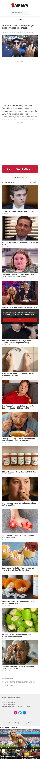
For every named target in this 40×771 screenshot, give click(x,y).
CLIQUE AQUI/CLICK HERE (22, 706)
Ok (20, 320)
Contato (4, 697)
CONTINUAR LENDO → (20, 169)
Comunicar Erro (18, 177)
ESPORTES (10, 678)
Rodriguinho (12, 685)
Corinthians (10, 682)
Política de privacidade (14, 697)
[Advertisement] (20, 82)
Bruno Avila (29, 32)
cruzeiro (19, 682)
